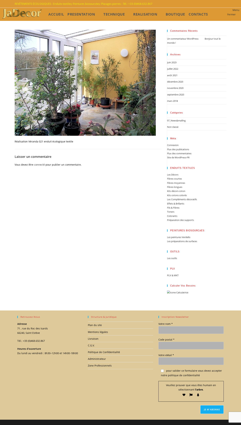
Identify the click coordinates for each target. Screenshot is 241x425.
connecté (39, 164)
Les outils (172, 258)
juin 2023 (171, 62)
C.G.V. (91, 345)
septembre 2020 (175, 94)
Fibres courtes (174, 178)
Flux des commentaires (179, 153)
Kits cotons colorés (177, 195)
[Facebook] (220, 4)
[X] (218, 4)
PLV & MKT (173, 275)
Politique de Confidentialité (104, 352)
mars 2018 (172, 100)
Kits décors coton (176, 191)
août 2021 (172, 75)
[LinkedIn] (222, 4)
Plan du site (95, 325)
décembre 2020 (175, 81)
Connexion (173, 145)
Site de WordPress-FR (178, 157)
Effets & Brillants (175, 203)
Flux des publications (178, 149)
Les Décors (172, 174)
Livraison (93, 338)
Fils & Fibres (173, 207)
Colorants (172, 216)
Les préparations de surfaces (182, 241)
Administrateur (97, 358)
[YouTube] (224, 4)
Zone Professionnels (100, 365)
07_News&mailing (176, 120)
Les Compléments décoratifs (182, 199)
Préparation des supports (180, 220)
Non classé (172, 126)
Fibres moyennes (176, 182)
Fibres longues (174, 187)
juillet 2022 (172, 68)
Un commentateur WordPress (182, 38)
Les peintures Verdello (178, 237)
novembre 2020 (175, 88)
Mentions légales (98, 332)
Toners (170, 211)
